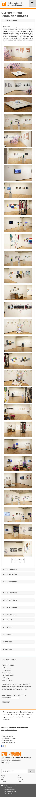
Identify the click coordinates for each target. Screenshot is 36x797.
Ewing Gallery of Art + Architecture (16, 4)
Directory (20, 779)
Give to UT (4, 781)
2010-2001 (8, 627)
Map (2, 779)
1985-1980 (8, 649)
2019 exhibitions (10, 615)
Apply (2, 777)
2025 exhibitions (10, 569)
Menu (33, 4)
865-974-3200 (10, 740)
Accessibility (21, 781)
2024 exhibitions (10, 574)
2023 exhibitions (10, 581)
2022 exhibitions (10, 593)
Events (3, 775)
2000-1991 (8, 634)
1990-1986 (8, 642)
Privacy (20, 777)
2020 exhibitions (10, 607)
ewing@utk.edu (10, 742)
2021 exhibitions (10, 600)
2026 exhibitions (10, 20)
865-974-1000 (6, 762)
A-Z (19, 775)
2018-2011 (8, 620)
